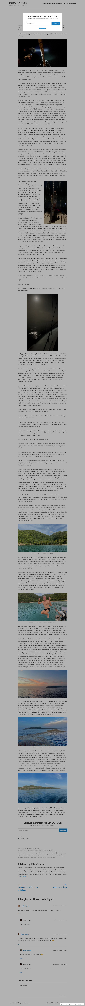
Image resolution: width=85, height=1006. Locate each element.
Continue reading (42, 28)
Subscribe (56, 23)
